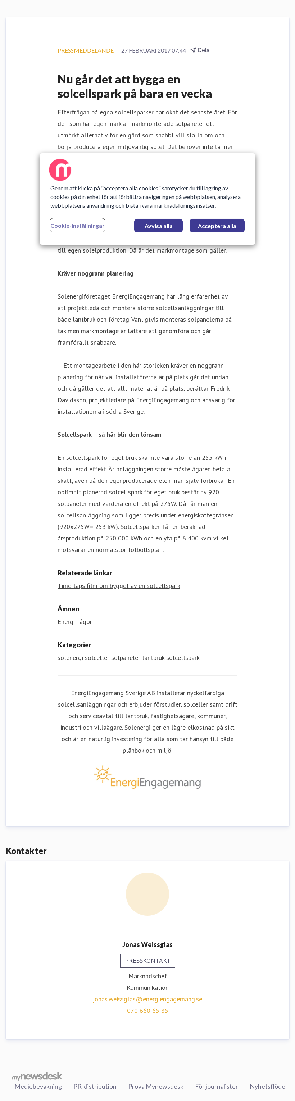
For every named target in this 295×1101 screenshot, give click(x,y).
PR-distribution (95, 1086)
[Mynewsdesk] (37, 1076)
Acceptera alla (217, 225)
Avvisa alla (159, 225)
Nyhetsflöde (267, 1086)
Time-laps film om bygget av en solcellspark (119, 585)
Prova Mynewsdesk (155, 1086)
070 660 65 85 (147, 1010)
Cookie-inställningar (77, 225)
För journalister (216, 1086)
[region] (147, 199)
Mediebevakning (38, 1086)
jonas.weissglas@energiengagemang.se (147, 999)
